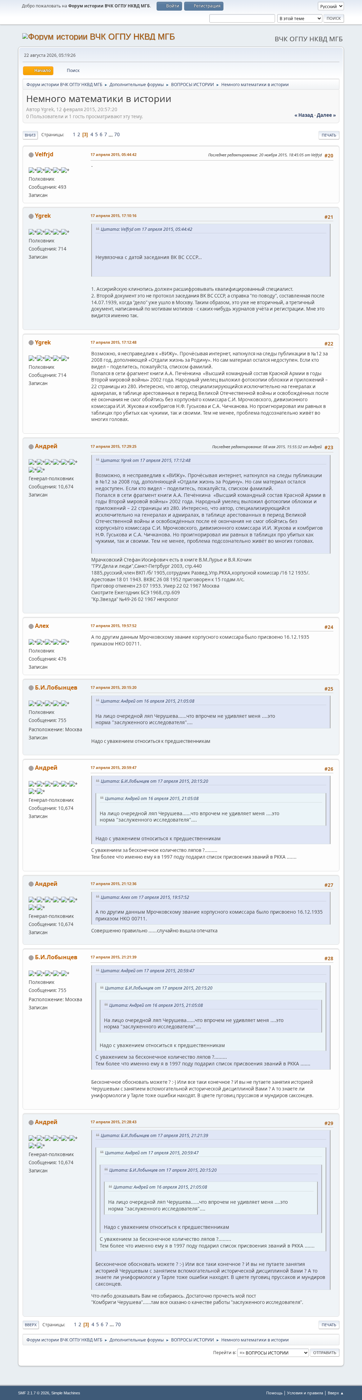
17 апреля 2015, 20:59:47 (113, 767)
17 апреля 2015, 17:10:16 (113, 215)
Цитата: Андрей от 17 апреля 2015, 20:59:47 (147, 971)
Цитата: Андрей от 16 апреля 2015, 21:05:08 (147, 701)
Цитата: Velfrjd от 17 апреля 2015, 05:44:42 (146, 229)
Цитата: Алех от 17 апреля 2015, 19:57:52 (145, 897)
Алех (42, 626)
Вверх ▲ (336, 1392)
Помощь (274, 1392)
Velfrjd (44, 154)
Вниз (30, 135)
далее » (326, 115)
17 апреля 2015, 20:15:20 (113, 687)
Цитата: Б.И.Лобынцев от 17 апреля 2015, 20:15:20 (154, 781)
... (111, 134)
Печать (329, 135)
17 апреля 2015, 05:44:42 (113, 154)
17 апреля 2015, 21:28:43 (113, 1121)
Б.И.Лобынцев (56, 687)
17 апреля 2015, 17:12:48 (113, 342)
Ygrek (43, 216)
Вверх (31, 1324)
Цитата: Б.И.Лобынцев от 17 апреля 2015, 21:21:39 (154, 1135)
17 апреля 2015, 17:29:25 (113, 446)
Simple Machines (65, 1393)
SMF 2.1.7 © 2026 (33, 1393)
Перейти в (224, 1352)
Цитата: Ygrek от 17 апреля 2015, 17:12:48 (146, 460)
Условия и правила (305, 1392)
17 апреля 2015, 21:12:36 (113, 883)
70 (117, 134)
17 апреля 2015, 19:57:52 (113, 625)
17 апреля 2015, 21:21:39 (113, 957)
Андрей (46, 446)
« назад (303, 115)
